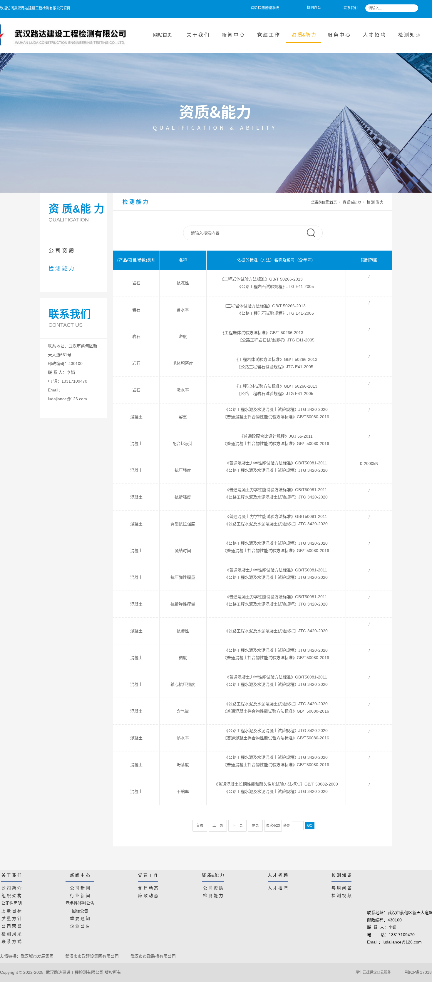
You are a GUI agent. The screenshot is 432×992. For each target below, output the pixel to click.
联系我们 (351, 8)
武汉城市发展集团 (37, 956)
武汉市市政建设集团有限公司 (92, 956)
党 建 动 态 (148, 887)
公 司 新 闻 (80, 887)
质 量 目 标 (11, 910)
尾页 (255, 825)
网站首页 (162, 34)
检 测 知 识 (409, 34)
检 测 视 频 (341, 894)
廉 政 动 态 (148, 894)
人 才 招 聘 (374, 34)
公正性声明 (11, 902)
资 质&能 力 (304, 34)
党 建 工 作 (268, 34)
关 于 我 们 (198, 34)
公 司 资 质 (61, 251)
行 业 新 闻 (80, 894)
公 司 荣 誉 (11, 925)
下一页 (237, 825)
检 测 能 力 (61, 268)
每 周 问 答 (341, 887)
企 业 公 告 (80, 925)
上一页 (217, 825)
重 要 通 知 (80, 917)
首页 (333, 202)
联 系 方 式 (11, 940)
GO (309, 825)
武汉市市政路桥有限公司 (154, 956)
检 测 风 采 (11, 933)
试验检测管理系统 (265, 8)
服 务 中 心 (339, 34)
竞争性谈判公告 (80, 902)
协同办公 (314, 8)
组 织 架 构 (11, 894)
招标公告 (80, 910)
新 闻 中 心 (233, 34)
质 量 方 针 (11, 917)
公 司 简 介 (11, 887)
